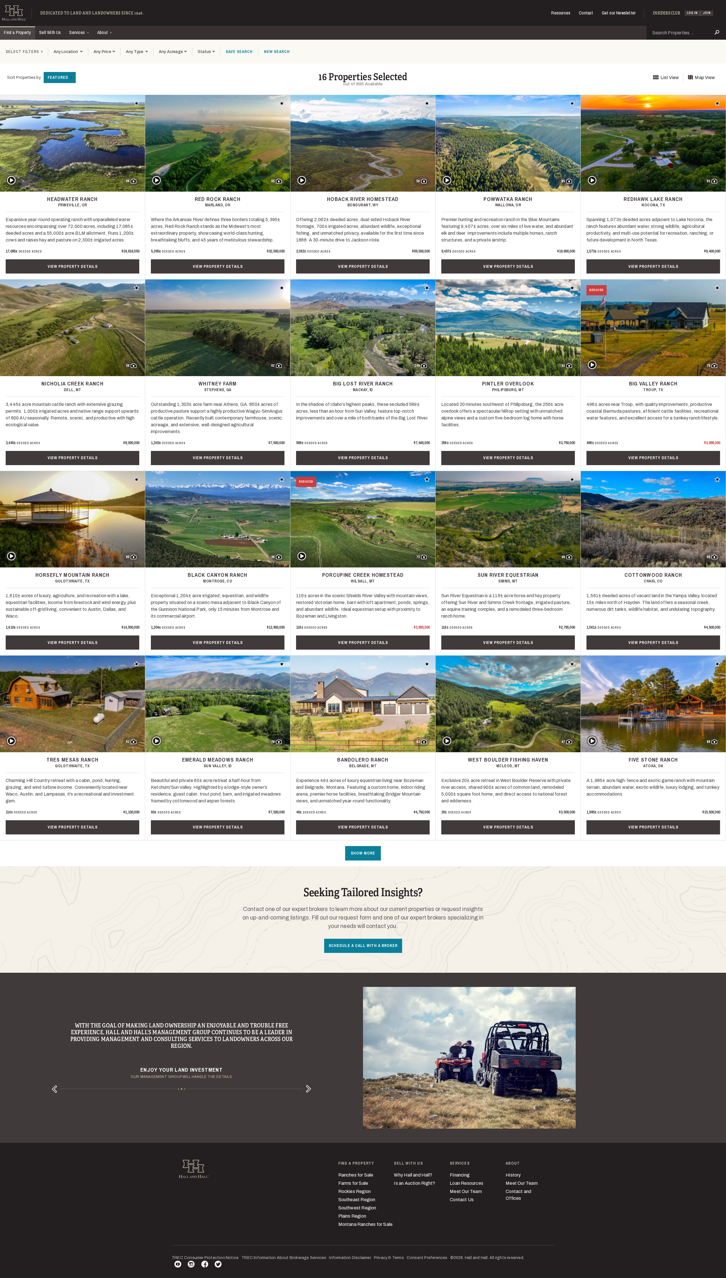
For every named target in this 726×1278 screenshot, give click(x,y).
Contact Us (462, 1199)
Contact (586, 13)
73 (418, 557)
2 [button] (181, 1089)
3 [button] (184, 1089)
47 (563, 741)
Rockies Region (354, 1191)
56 (418, 181)
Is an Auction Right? (414, 1183)
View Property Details (73, 266)
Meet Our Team (466, 1191)
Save (239, 51)
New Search (277, 51)
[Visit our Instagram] (191, 1265)
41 (563, 365)
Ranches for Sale (355, 1175)
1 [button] (178, 1089)
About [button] (103, 32)
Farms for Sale (353, 1183)
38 (127, 365)
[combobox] (68, 51)
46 (273, 557)
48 (563, 557)
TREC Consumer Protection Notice (205, 1258)
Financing (460, 1175)
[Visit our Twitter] (218, 1265)
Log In (692, 13)
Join (707, 13)
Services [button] (77, 32)
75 (708, 365)
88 (708, 741)
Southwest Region (357, 1207)
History (513, 1175)
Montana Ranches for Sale (365, 1224)
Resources (560, 13)
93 (708, 181)
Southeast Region (356, 1199)
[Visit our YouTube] (177, 1265)
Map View (705, 77)
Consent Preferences (427, 1258)
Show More (363, 853)
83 (418, 741)
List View (669, 77)
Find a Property (17, 32)
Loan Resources (466, 1183)
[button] (104, 51)
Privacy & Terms (389, 1258)
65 (708, 557)
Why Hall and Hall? (413, 1175)
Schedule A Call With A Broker (363, 945)
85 (273, 181)
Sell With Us (50, 32)
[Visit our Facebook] (204, 1265)
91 (127, 741)
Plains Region (352, 1216)
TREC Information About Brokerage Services (283, 1258)
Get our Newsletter (619, 13)
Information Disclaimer (350, 1258)
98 (127, 181)
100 (417, 365)
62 (273, 365)
